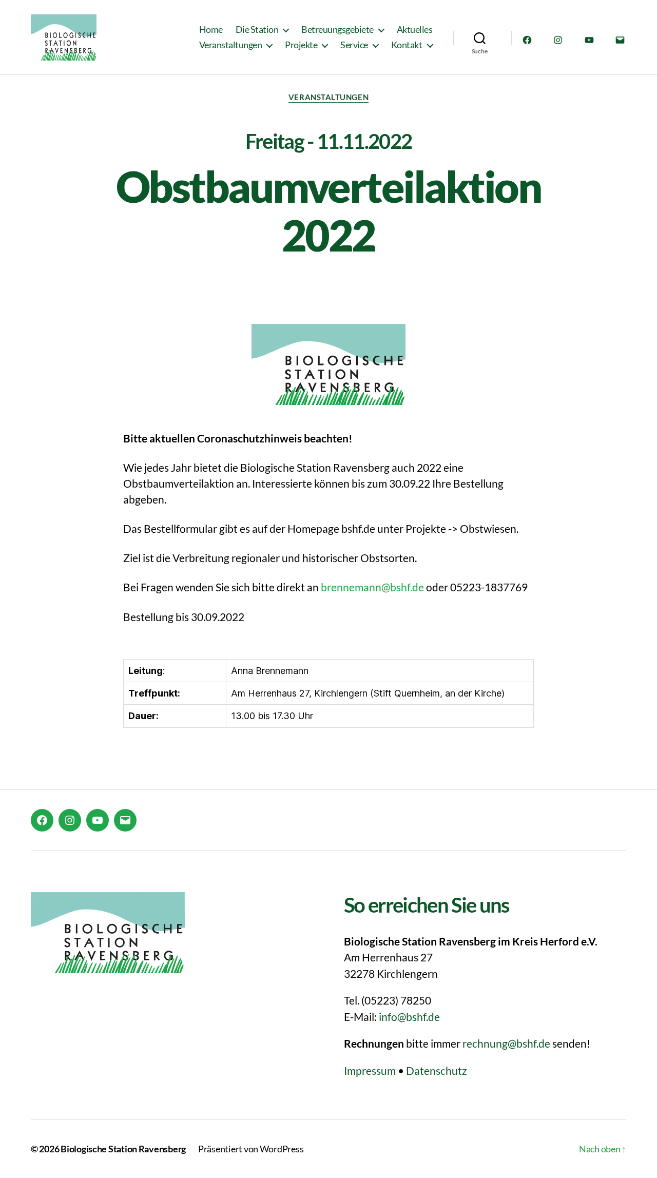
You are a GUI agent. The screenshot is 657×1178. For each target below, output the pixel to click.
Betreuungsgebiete (337, 29)
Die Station (257, 29)
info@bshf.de (409, 1016)
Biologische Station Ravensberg (123, 1148)
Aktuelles (415, 29)
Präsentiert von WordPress (250, 1148)
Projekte (301, 45)
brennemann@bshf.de (372, 587)
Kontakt (406, 45)
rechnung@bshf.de (506, 1043)
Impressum (370, 1070)
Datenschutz (436, 1070)
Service (354, 45)
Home (211, 29)
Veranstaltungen (230, 45)
